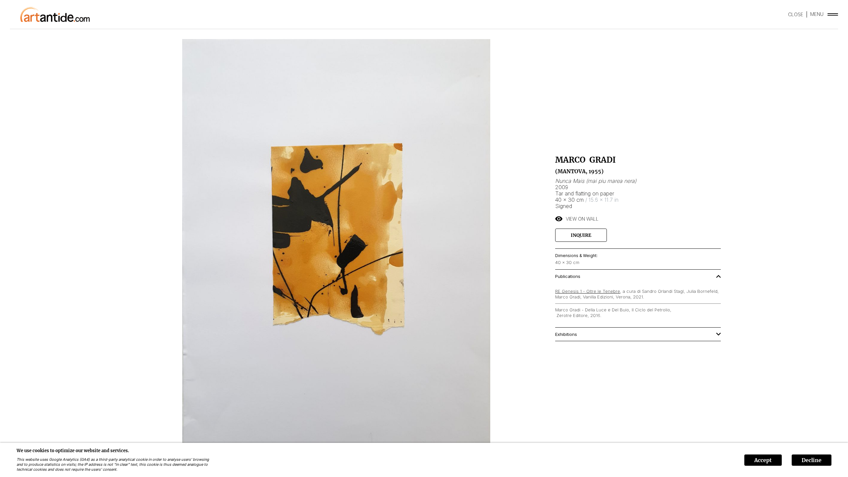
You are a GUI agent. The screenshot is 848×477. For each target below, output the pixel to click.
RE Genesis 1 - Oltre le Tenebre (587, 291)
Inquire (581, 235)
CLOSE (795, 14)
